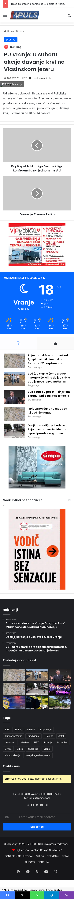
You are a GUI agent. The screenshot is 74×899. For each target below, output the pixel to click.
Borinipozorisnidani (25, 729)
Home (10, 31)
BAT (7, 729)
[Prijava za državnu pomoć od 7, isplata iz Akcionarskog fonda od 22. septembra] (14, 361)
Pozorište (62, 742)
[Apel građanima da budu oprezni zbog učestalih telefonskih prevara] (14, 702)
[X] (37, 805)
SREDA (40, 856)
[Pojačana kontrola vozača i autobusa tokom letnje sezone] (37, 702)
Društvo (20, 31)
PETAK (65, 856)
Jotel (61, 736)
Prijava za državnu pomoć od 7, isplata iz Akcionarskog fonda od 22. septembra (48, 359)
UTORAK (28, 856)
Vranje (47, 748)
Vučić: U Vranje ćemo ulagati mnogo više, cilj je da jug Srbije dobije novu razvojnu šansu (49, 377)
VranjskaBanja (12, 755)
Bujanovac (46, 729)
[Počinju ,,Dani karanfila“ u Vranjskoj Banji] (60, 689)
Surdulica (33, 748)
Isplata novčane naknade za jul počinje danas (47, 410)
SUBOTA (30, 862)
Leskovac (10, 742)
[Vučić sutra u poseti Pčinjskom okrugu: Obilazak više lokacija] (14, 397)
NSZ (36, 742)
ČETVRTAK (53, 856)
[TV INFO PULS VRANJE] (24, 15)
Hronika (49, 736)
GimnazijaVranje (13, 736)
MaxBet (25, 742)
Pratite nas (11, 766)
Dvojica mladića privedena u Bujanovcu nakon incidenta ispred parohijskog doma (47, 429)
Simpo (8, 748)
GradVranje (33, 736)
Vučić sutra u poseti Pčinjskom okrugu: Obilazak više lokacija (49, 394)
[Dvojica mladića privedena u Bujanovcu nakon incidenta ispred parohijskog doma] (14, 431)
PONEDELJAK (13, 856)
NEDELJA (43, 862)
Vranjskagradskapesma (38, 755)
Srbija (20, 748)
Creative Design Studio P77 (46, 849)
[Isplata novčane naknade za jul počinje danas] (14, 414)
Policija (48, 742)
